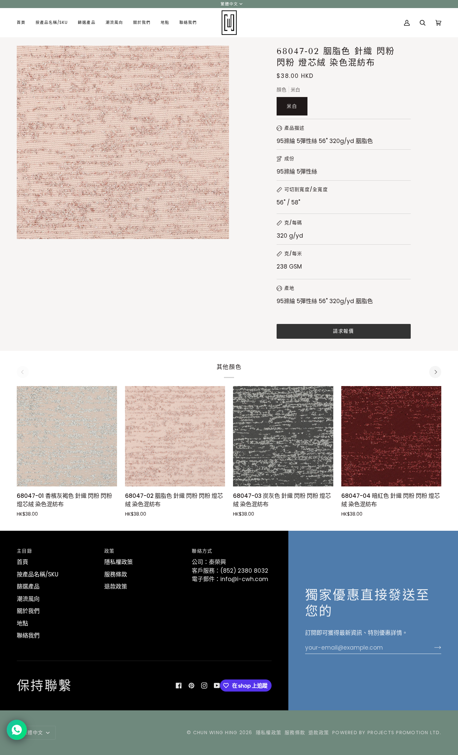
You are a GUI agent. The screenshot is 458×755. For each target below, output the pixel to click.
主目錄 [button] (24, 551)
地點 (22, 623)
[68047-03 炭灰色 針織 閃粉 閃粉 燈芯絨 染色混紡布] (283, 436)
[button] (52, 22)
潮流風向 (28, 599)
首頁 (22, 562)
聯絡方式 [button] (202, 551)
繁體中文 (229, 4)
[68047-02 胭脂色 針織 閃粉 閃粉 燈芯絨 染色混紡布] (175, 436)
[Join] (432, 647)
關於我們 (28, 611)
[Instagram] (204, 685)
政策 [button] (109, 551)
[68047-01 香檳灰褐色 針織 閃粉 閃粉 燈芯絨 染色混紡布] (67, 436)
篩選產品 (28, 586)
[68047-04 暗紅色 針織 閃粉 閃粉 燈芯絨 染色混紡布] (391, 436)
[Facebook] (179, 685)
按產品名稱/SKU (37, 574)
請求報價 (343, 331)
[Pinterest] (191, 685)
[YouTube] (217, 685)
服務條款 (115, 574)
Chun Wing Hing (215, 732)
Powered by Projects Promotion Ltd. (386, 732)
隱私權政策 (118, 562)
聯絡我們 (28, 635)
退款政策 (115, 586)
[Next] (435, 372)
